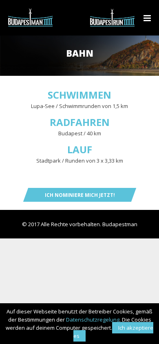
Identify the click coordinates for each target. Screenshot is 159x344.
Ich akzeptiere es (113, 332)
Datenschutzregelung (92, 319)
